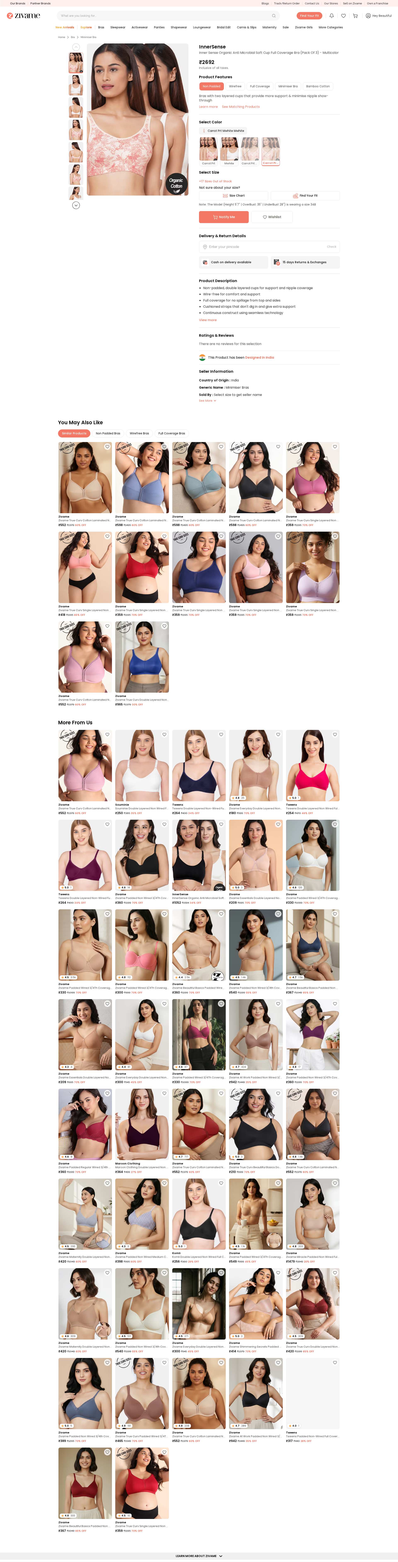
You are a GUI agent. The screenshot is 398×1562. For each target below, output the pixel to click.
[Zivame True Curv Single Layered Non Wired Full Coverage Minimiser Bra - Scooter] (142, 567)
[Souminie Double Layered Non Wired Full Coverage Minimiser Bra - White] (142, 765)
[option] (76, 63)
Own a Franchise (377, 3)
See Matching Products (241, 106)
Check (331, 247)
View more (208, 320)
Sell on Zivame (352, 3)
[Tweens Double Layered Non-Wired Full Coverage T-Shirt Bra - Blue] (199, 765)
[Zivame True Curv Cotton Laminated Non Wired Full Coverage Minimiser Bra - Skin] (85, 477)
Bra (73, 37)
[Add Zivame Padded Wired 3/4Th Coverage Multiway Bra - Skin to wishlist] (278, 1183)
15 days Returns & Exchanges (304, 262)
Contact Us (312, 3)
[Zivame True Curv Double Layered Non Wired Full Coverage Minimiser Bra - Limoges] (142, 657)
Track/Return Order (287, 3)
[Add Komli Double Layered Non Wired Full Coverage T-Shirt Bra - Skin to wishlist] (335, 1542)
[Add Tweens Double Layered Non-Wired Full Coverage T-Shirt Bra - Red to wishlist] (107, 824)
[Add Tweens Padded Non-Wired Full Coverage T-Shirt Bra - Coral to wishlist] (335, 1362)
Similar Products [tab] (74, 433)
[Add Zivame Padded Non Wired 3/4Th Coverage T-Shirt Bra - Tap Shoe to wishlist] (164, 824)
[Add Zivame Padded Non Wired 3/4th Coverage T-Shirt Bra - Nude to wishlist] (278, 914)
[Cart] (356, 15)
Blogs (265, 3)
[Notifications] (331, 15)
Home (61, 37)
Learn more (208, 106)
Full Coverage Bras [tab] (172, 433)
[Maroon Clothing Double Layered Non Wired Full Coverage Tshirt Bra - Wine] (142, 1124)
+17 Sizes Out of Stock (215, 181)
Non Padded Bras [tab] (108, 433)
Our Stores (331, 3)
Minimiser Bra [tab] (288, 86)
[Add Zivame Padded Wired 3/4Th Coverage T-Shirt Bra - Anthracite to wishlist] (278, 1542)
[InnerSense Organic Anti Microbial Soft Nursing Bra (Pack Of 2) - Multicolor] (199, 855)
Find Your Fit (309, 195)
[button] (274, 16)
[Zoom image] (137, 119)
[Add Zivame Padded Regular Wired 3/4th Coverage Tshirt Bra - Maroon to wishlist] (107, 1093)
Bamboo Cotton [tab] (318, 86)
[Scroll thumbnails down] (76, 205)
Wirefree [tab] (235, 86)
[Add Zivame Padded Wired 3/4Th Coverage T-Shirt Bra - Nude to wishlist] (107, 914)
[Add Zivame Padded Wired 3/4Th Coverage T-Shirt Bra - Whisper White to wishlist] (335, 824)
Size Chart (237, 195)
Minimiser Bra (88, 37)
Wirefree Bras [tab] (139, 433)
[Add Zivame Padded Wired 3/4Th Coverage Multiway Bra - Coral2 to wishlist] (164, 914)
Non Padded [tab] (211, 86)
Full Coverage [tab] (260, 86)
